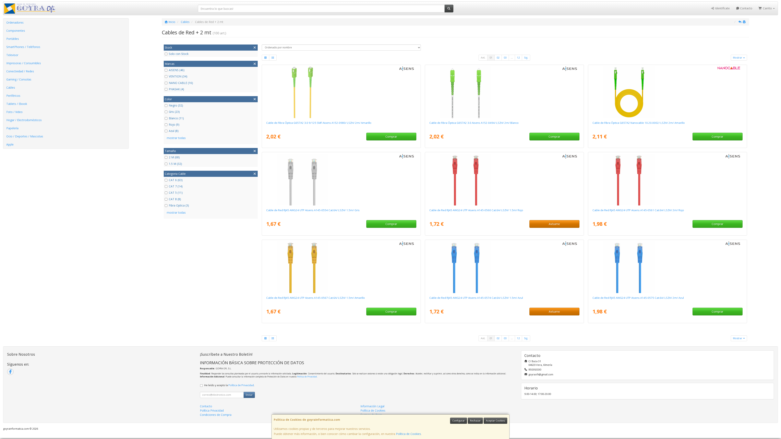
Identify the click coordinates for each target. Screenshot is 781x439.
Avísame (554, 224)
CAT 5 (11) (176, 193)
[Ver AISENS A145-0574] (504, 267)
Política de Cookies (408, 434)
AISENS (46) (176, 70)
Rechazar (475, 420)
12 (518, 57)
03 (505, 57)
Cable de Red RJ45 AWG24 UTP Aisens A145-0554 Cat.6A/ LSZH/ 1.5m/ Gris (313, 210)
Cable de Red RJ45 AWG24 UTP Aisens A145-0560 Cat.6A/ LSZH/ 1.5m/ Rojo (476, 210)
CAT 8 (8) (175, 199)
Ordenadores (15, 22)
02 (498, 57)
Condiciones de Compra (215, 415)
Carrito (767, 8)
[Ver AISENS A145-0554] (341, 179)
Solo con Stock (179, 54)
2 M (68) (174, 157)
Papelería (12, 128)
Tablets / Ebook (16, 104)
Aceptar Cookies (495, 420)
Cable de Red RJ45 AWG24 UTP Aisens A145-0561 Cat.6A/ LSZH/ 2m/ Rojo (638, 210)
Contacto (745, 8)
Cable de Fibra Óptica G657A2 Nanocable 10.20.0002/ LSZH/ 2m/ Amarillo (638, 123)
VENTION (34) (178, 76)
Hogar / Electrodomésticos (24, 120)
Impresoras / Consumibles (23, 63)
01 (491, 57)
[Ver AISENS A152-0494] (504, 92)
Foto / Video (14, 112)
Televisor (12, 55)
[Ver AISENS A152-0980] (341, 92)
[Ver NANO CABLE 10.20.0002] (667, 92)
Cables (10, 87)
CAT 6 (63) (176, 180)
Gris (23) (174, 112)
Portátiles (12, 39)
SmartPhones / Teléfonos (23, 47)
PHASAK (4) (176, 89)
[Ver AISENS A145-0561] (667, 179)
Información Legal (372, 406)
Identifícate (722, 8)
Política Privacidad (212, 410)
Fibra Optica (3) (179, 205)
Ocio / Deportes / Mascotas (24, 136)
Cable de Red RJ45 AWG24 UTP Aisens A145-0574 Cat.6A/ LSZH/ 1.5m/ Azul (476, 298)
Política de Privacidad (307, 376)
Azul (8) (174, 131)
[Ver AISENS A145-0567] (341, 267)
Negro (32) (176, 105)
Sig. (526, 57)
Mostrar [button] (738, 57)
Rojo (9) (174, 124)
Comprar (391, 136)
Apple (10, 144)
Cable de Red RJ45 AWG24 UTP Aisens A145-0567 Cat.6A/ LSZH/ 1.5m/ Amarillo (315, 298)
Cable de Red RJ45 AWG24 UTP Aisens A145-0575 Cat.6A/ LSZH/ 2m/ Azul (638, 298)
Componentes (15, 31)
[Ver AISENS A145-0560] (504, 179)
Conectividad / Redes (20, 71)
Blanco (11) (176, 118)
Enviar (249, 395)
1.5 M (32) (175, 164)
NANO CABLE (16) (181, 83)
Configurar (458, 420)
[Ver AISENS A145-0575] (667, 267)
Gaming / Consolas (18, 79)
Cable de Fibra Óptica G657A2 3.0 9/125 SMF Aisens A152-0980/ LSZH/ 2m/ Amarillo (318, 123)
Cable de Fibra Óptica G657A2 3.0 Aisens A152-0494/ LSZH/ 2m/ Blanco (474, 123)
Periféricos (13, 96)
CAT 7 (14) (176, 186)
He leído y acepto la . (229, 385)
